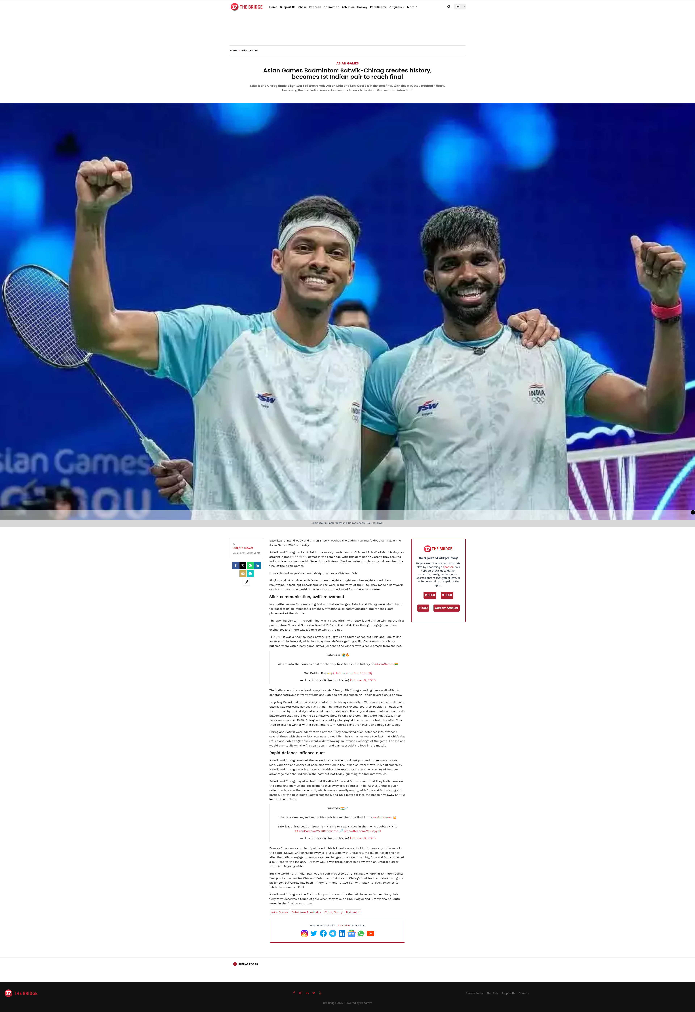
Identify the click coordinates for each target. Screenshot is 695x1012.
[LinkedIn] (257, 565)
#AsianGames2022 (307, 831)
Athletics (348, 7)
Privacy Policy (474, 993)
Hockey (362, 7)
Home (273, 7)
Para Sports (378, 7)
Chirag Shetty (333, 912)
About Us (492, 993)
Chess (302, 7)
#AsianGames (383, 664)
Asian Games (347, 63)
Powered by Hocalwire (358, 1003)
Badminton (331, 7)
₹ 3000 (447, 595)
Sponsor (448, 567)
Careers (524, 993)
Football (315, 7)
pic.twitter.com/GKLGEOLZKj (351, 673)
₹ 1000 (423, 608)
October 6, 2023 (363, 680)
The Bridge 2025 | (334, 1003)
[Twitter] (243, 565)
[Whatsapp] (250, 565)
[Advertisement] (347, 34)
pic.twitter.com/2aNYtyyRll (362, 831)
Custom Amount (446, 608)
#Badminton (329, 831)
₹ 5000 (430, 595)
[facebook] (235, 565)
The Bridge (343, 925)
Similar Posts (248, 964)
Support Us (288, 7)
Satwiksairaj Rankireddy (306, 912)
